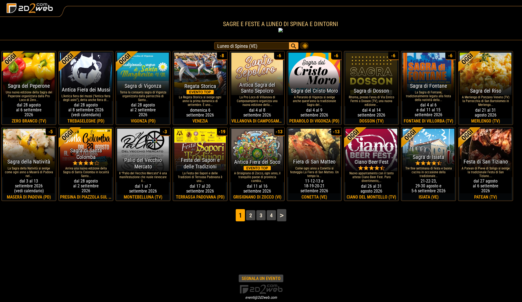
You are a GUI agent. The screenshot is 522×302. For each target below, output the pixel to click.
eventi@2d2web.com (261, 297)
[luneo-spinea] (304, 44)
